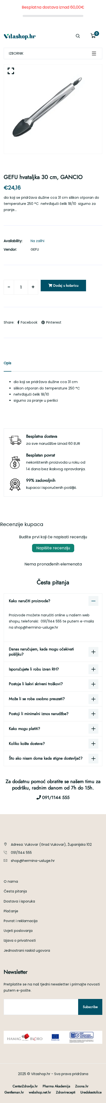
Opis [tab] (7, 363)
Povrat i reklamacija (20, 920)
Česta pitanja (15, 891)
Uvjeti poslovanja (18, 930)
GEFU (35, 249)
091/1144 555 (52, 621)
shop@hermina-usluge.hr (36, 627)
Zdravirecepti (65, 1092)
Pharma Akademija (56, 1086)
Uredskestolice (91, 1092)
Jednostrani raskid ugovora (27, 950)
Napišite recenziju (53, 548)
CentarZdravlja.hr (25, 1086)
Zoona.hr (81, 1086)
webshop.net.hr (40, 1092)
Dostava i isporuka (19, 901)
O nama (11, 881)
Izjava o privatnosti (20, 940)
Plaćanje (11, 911)
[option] (53, 109)
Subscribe (90, 1006)
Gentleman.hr (14, 1092)
